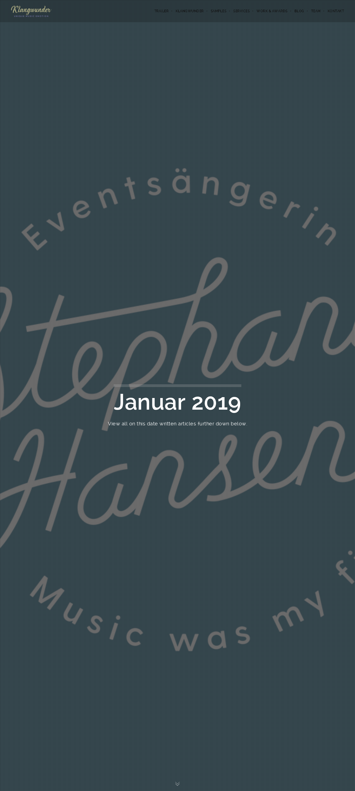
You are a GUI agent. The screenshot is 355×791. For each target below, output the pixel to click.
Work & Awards (272, 11)
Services (241, 11)
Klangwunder (190, 11)
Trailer (161, 11)
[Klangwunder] (31, 11)
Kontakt (336, 11)
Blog (299, 11)
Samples (219, 11)
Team (316, 11)
